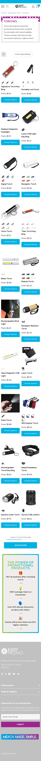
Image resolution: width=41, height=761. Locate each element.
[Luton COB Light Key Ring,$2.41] (30, 117)
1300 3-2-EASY (14, 665)
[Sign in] (33, 6)
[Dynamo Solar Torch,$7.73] (10, 498)
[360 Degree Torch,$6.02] (30, 403)
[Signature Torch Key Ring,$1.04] (10, 69)
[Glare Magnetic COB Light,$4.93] (10, 356)
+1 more (33, 180)
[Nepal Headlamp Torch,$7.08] (30, 450)
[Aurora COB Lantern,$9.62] (30, 498)
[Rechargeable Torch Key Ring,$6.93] (10, 450)
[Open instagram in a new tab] (2, 673)
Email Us (5, 668)
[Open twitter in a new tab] (18, 673)
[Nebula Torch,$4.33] (30, 261)
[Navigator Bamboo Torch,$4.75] (30, 309)
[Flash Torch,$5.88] (10, 403)
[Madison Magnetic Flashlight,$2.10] (10, 117)
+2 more (33, 228)
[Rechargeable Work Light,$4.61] (10, 309)
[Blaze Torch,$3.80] (10, 261)
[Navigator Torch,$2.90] (30, 164)
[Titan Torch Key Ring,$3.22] (30, 211)
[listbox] (23, 54)
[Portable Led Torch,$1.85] (30, 69)
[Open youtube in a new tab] (14, 673)
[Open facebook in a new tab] (6, 673)
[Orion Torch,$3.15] (10, 211)
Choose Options (10, 100)
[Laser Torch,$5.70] (30, 356)
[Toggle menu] (2, 6)
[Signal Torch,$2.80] (10, 164)
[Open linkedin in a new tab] (9, 673)
